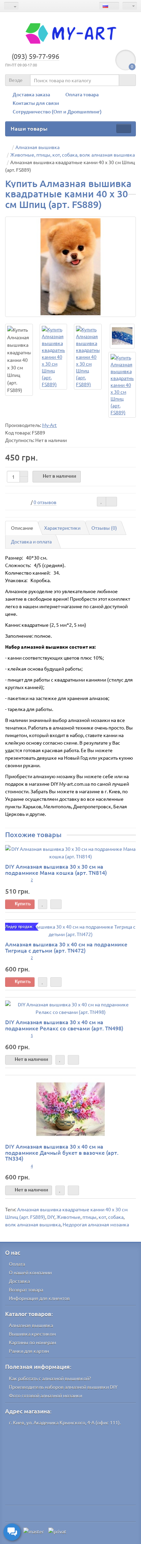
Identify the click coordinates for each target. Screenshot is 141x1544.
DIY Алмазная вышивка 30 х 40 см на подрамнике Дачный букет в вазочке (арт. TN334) (61, 1152)
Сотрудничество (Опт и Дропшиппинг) (57, 111)
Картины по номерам (32, 1342)
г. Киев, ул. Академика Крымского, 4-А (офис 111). (65, 1422)
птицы (89, 1217)
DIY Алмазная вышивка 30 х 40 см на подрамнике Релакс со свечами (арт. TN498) (64, 1025)
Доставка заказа (31, 94)
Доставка (19, 1281)
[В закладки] (101, 501)
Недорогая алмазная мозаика (96, 1224)
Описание (22, 528)
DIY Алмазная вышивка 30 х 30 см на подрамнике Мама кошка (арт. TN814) (56, 869)
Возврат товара (26, 1289)
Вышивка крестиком (32, 1334)
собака (116, 1217)
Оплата (17, 1264)
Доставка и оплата (31, 541)
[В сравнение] (111, 501)
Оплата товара (82, 94)
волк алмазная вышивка (33, 1224)
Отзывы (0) (104, 528)
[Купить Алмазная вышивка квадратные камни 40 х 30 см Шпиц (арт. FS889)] (70, 267)
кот (102, 1217)
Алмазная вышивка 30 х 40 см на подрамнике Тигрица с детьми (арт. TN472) (66, 947)
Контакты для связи (36, 103)
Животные (68, 1217)
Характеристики (62, 528)
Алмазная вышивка (31, 1325)
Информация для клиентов (39, 1298)
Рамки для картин (29, 1351)
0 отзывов (45, 502)
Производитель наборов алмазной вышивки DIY (63, 1387)
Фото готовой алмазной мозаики (45, 1395)
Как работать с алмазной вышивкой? (50, 1378)
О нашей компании (30, 1272)
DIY (50, 1217)
